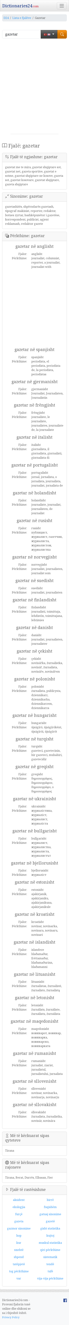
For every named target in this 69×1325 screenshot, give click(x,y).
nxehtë (19, 1250)
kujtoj (50, 1236)
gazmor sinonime (19, 1228)
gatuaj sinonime (50, 1214)
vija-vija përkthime (50, 1278)
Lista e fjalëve (21, 18)
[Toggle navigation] (62, 5)
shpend (19, 1257)
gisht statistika (50, 1228)
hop (18, 1236)
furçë (18, 1214)
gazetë (50, 1221)
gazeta (18, 1221)
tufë (50, 1271)
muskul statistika (50, 1243)
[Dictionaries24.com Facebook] (65, 1300)
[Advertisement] (34, 87)
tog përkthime (19, 1271)
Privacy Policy (10, 1317)
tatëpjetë (19, 1264)
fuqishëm (50, 1207)
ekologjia (19, 1207)
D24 (6, 18)
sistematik (50, 1257)
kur (18, 1243)
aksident (19, 1200)
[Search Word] (62, 34)
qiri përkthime (50, 1250)
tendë (50, 1264)
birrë (50, 1200)
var (18, 1278)
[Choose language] (49, 34)
